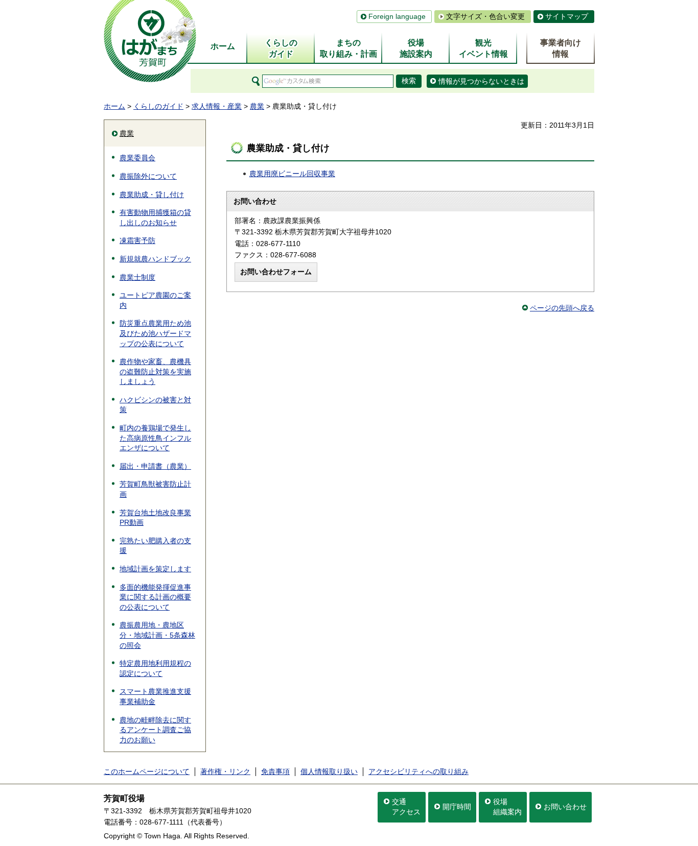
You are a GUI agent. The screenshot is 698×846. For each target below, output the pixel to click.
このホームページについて (147, 771)
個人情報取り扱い (329, 771)
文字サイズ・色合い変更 (485, 16)
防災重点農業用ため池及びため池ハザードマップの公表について (155, 333)
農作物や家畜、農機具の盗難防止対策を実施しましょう (155, 371)
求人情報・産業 (217, 106)
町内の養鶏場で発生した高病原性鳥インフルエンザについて (155, 438)
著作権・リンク (225, 771)
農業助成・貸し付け (152, 194)
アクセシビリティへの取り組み (418, 771)
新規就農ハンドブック (155, 259)
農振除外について (148, 176)
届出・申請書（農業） (155, 466)
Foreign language (397, 16)
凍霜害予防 (137, 240)
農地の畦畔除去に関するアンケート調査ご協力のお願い (155, 730)
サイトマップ (566, 16)
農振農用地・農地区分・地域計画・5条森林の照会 (157, 635)
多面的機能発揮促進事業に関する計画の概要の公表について (155, 597)
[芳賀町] (150, 41)
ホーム (114, 106)
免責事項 (275, 771)
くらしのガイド (158, 106)
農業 (257, 106)
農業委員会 (137, 158)
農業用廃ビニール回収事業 (292, 174)
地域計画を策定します (155, 569)
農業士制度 (137, 277)
